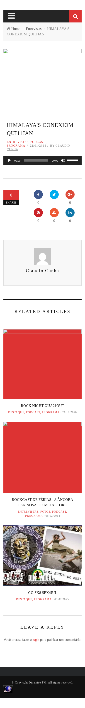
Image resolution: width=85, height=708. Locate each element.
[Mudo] (63, 160)
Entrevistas (18, 142)
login (36, 640)
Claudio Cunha (42, 270)
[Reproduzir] (9, 160)
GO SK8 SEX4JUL (42, 593)
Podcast (37, 142)
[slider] (73, 160)
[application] (42, 160)
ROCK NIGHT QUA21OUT (42, 406)
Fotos (45, 511)
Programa (16, 145)
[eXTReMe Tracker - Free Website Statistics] (8, 688)
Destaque (16, 412)
